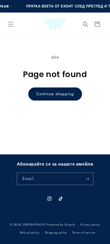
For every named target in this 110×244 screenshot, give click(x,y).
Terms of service (83, 232)
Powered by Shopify (61, 224)
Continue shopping (55, 94)
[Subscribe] (87, 179)
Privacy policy (90, 224)
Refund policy (30, 232)
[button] (11, 24)
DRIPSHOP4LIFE (34, 224)
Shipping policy (56, 232)
